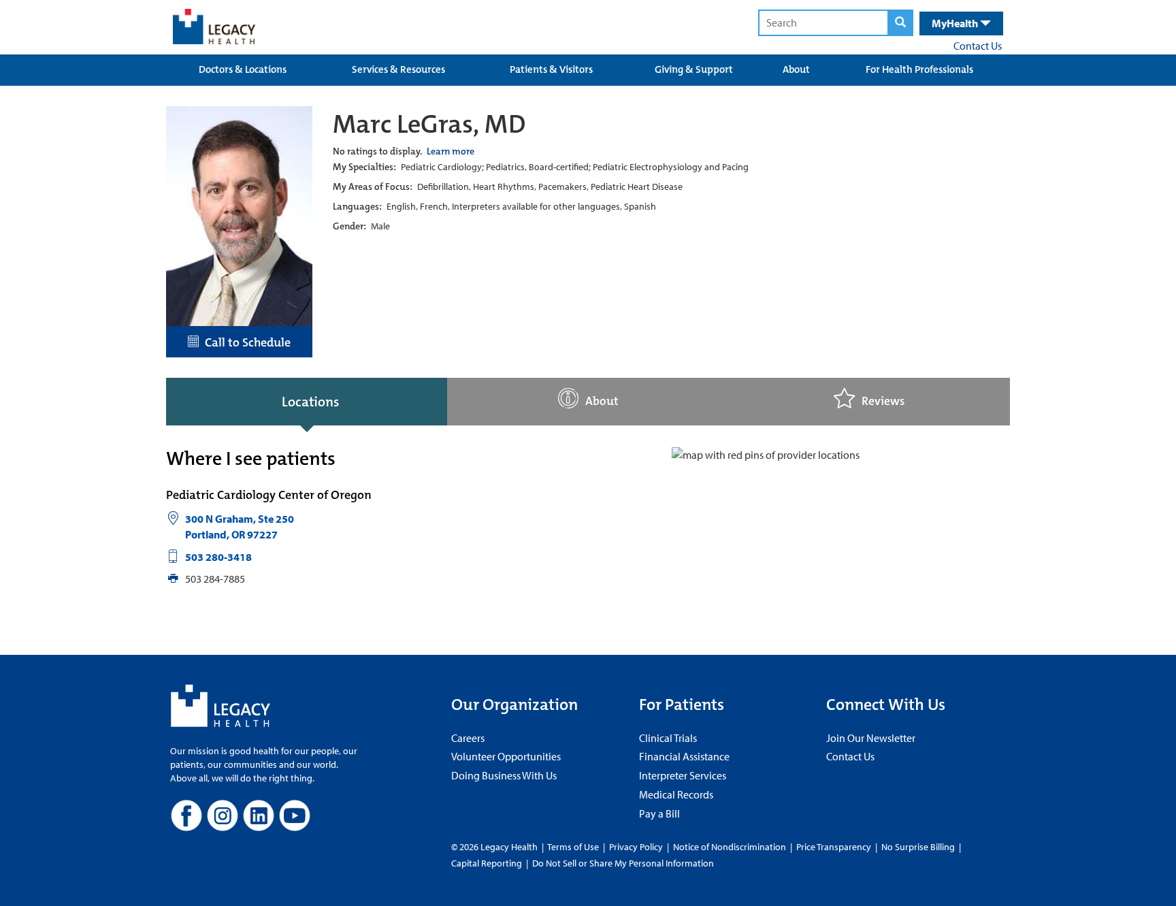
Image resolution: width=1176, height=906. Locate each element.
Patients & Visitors (551, 69)
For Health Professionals (919, 69)
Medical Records (676, 794)
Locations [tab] (310, 401)
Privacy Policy (636, 847)
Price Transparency (833, 847)
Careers (468, 738)
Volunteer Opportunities (506, 756)
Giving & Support (694, 69)
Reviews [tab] (883, 401)
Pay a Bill (659, 813)
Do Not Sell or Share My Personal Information (623, 863)
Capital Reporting (486, 863)
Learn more (450, 151)
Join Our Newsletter (870, 738)
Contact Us (977, 45)
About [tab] (602, 401)
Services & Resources (398, 69)
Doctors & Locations (243, 69)
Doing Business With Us (504, 775)
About (796, 69)
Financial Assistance (684, 756)
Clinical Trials (668, 738)
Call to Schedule (245, 342)
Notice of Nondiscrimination (729, 847)
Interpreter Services (682, 775)
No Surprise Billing (918, 847)
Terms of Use (574, 847)
